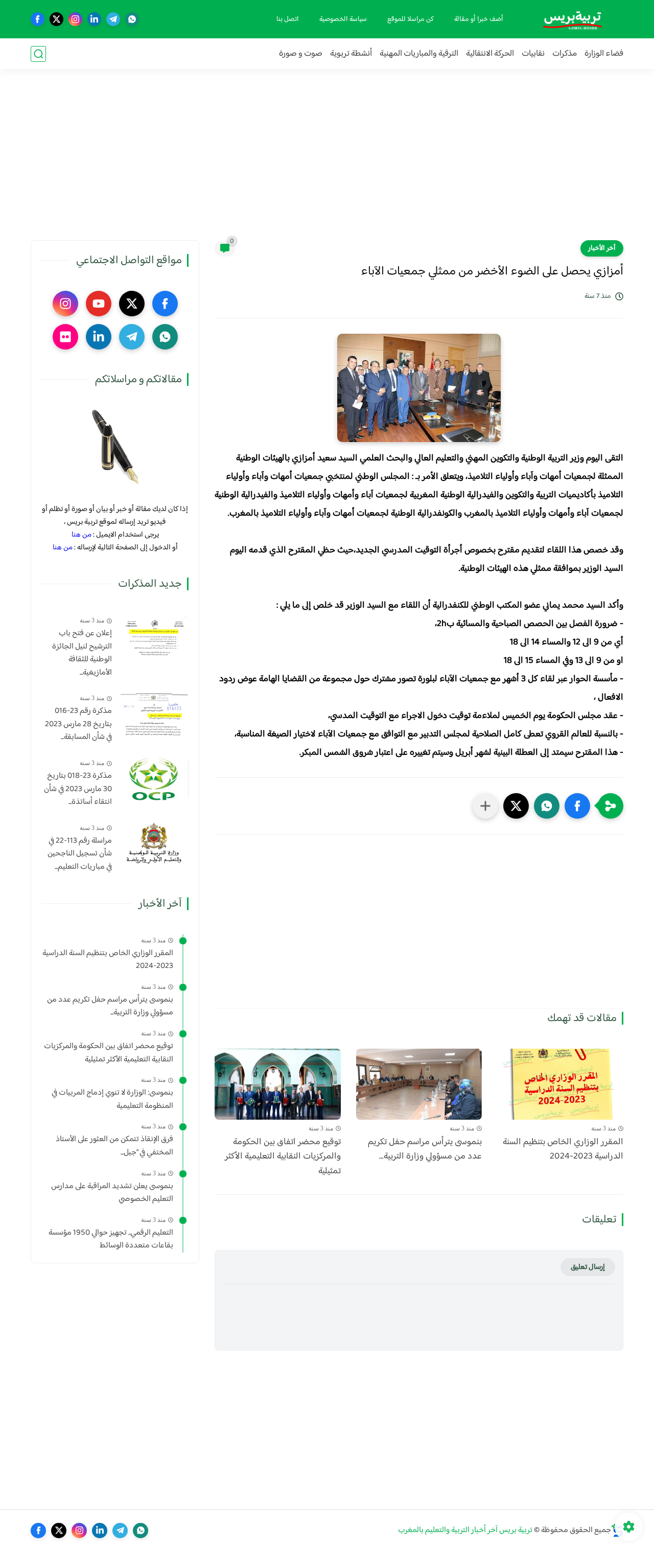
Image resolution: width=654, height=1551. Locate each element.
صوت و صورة (300, 54)
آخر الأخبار (602, 248)
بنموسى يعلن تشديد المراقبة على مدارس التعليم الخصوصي (112, 1193)
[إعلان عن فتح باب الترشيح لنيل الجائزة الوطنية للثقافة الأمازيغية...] (154, 636)
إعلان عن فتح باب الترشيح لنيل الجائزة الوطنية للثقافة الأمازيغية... (82, 653)
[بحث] (38, 54)
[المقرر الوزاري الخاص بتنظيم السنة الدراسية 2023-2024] (560, 1084)
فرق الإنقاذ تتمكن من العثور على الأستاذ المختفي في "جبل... (114, 1146)
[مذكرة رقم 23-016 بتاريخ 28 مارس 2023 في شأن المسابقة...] (154, 713)
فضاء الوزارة (604, 54)
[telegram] (113, 19)
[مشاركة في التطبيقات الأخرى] (485, 806)
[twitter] (56, 19)
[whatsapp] (132, 19)
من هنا (81, 534)
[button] (577, 806)
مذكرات (564, 54)
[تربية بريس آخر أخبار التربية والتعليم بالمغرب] (572, 19)
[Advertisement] (327, 161)
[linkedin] (94, 19)
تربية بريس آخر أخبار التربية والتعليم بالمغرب (465, 1530)
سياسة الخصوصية (343, 19)
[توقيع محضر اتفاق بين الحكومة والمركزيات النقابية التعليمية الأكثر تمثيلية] (278, 1084)
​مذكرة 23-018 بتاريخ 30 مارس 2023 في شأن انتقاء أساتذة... (78, 789)
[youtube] (98, 303)
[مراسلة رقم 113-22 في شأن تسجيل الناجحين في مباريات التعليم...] (154, 843)
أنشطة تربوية (351, 54)
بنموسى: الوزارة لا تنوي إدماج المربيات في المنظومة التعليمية (112, 1099)
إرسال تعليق (588, 1267)
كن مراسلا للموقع (410, 19)
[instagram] (75, 19)
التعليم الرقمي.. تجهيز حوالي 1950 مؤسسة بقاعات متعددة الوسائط (111, 1239)
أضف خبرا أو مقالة (478, 19)
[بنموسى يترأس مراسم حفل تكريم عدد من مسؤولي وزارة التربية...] (419, 1084)
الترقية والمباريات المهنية (419, 54)
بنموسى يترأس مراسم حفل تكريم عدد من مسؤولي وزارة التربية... (425, 1150)
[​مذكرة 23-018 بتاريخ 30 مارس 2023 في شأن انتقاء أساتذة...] (154, 778)
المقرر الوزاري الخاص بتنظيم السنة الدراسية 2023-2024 (563, 1150)
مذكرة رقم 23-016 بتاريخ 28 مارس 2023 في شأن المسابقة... (78, 724)
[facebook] (37, 19)
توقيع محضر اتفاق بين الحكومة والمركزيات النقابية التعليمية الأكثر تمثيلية (283, 1157)
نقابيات (533, 54)
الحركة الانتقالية (490, 54)
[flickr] (65, 337)
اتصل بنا (287, 19)
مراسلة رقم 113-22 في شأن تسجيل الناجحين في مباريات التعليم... (80, 854)
